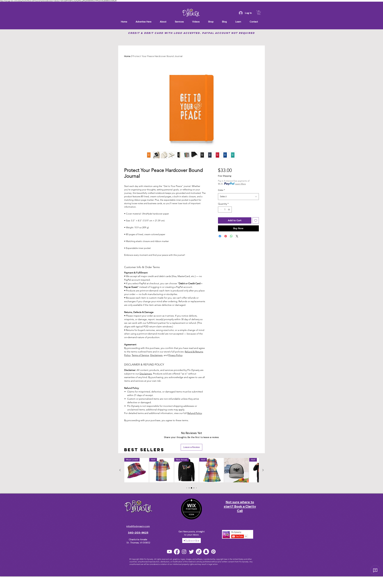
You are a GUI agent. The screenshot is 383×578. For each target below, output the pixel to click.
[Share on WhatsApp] (231, 236)
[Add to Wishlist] (256, 220)
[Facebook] (177, 552)
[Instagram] (184, 552)
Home (127, 56)
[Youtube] (169, 552)
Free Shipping (224, 176)
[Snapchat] (206, 552)
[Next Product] (263, 470)
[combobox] (238, 196)
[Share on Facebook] (220, 236)
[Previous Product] (120, 470)
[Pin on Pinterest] (225, 236)
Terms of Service (140, 355)
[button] (259, 12)
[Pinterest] (213, 552)
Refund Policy (194, 413)
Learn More (240, 183)
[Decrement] (220, 209)
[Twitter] (191, 552)
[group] (191, 471)
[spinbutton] (225, 209)
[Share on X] (237, 236)
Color (221, 190)
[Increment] (229, 209)
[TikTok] (199, 552)
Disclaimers (156, 355)
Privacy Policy (175, 355)
